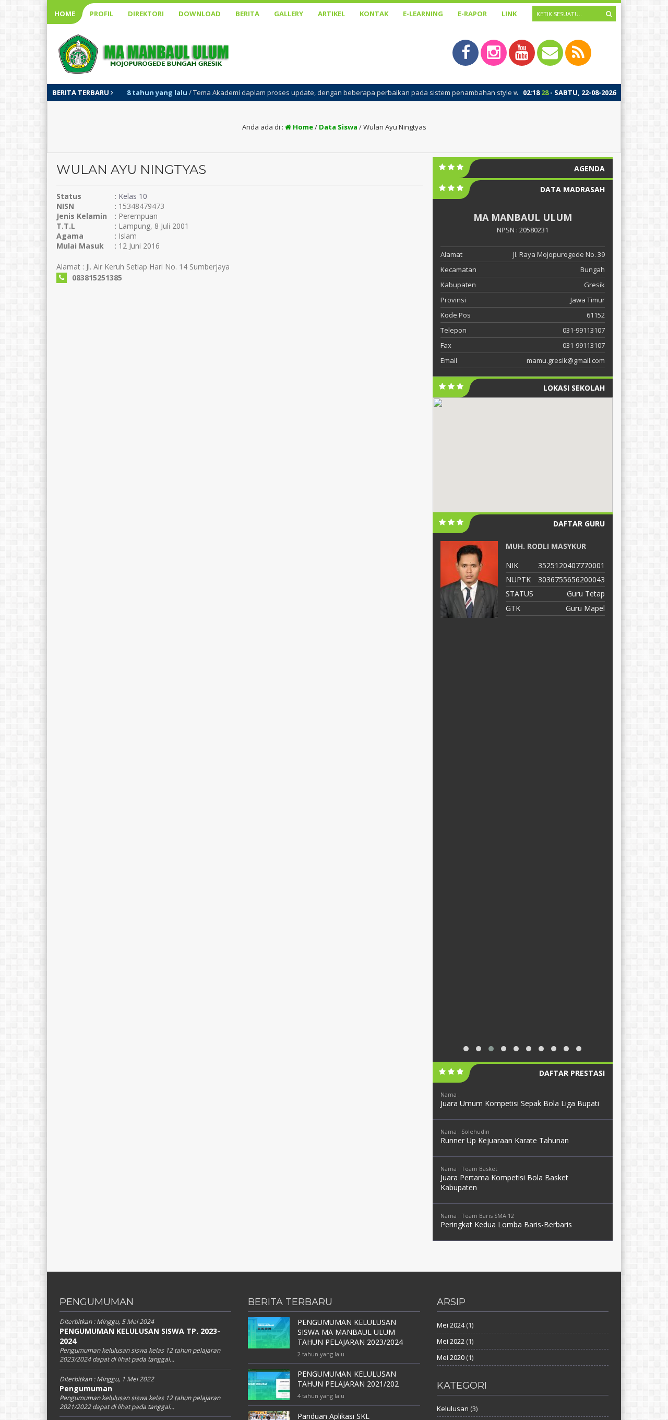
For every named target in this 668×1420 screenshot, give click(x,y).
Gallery (288, 13)
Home (64, 13)
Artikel (331, 13)
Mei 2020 (450, 1357)
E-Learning (423, 13)
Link (509, 13)
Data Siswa (338, 127)
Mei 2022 (450, 1341)
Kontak (374, 13)
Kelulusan (453, 1408)
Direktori (146, 13)
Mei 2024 (450, 1325)
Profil (101, 13)
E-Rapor (472, 13)
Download (199, 13)
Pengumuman (85, 1388)
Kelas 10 (132, 196)
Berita (247, 13)
